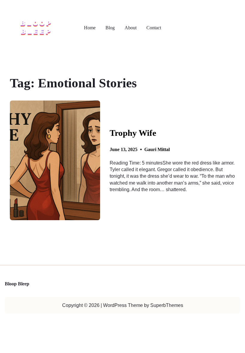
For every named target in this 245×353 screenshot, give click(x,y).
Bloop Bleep (17, 284)
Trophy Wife (133, 133)
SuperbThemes (166, 305)
